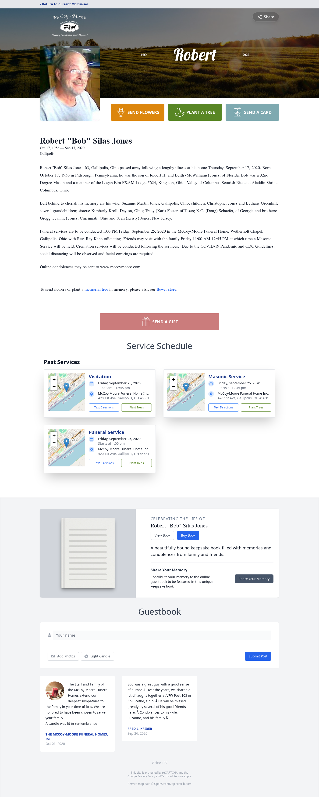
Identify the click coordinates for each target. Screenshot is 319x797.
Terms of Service (172, 776)
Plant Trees (136, 407)
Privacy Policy (146, 776)
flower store (166, 289)
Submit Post (258, 656)
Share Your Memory (254, 579)
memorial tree (96, 289)
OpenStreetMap (164, 784)
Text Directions (104, 407)
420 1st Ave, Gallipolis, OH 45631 (123, 398)
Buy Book (188, 535)
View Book (162, 535)
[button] (66, 387)
